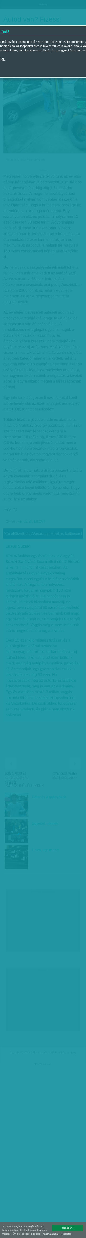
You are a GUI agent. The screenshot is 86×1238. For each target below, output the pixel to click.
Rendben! (67, 1228)
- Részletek (65, 1233)
